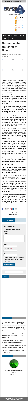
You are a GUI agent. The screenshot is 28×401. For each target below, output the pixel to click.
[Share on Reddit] (8, 209)
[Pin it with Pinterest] (11, 209)
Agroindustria (10, 54)
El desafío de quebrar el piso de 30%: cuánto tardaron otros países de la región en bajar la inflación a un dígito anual (14, 328)
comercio (19, 54)
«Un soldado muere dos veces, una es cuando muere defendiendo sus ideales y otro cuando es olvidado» (13, 323)
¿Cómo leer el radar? (14, 374)
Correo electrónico (7, 249)
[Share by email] (16, 209)
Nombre (5, 244)
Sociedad (22, 35)
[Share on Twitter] (6, 209)
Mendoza (4, 56)
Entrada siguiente (13, 214)
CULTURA (11, 38)
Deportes (5, 38)
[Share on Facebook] (3, 209)
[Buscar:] (14, 271)
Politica (10, 35)
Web (4, 253)
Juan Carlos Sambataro (13, 57)
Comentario (5, 233)
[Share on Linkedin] (13, 209)
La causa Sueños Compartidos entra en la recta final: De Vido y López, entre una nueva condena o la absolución (13, 341)
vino (7, 56)
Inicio (4, 35)
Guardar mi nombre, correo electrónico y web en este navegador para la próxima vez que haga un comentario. (13, 259)
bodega (15, 54)
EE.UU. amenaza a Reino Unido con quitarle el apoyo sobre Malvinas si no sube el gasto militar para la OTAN (14, 346)
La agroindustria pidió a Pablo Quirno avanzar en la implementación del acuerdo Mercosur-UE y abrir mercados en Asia (12, 335)
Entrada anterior (15, 213)
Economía (16, 35)
